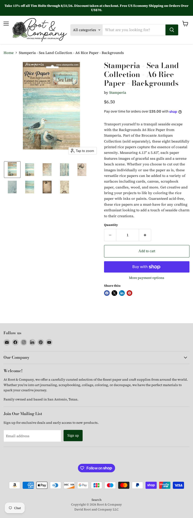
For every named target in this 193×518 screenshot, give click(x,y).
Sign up (73, 435)
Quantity (111, 225)
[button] (12, 170)
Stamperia (117, 92)
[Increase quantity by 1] (145, 235)
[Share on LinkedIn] (122, 293)
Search (96, 500)
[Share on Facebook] (107, 293)
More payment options (146, 278)
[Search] (171, 29)
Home (9, 53)
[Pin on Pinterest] (129, 293)
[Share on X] (114, 293)
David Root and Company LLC (96, 509)
